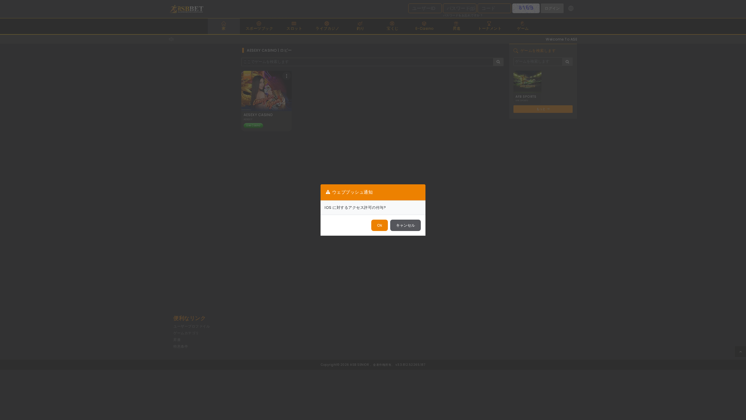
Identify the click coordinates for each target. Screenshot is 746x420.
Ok (379, 225)
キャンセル (405, 225)
